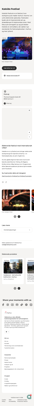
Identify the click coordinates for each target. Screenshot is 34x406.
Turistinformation (9, 348)
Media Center (8, 362)
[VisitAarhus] (9, 312)
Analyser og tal (8, 364)
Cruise (6, 379)
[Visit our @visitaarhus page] (21, 304)
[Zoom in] (29, 132)
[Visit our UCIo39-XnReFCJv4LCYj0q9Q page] (12, 304)
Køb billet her (8, 68)
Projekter (7, 367)
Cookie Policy (4, 400)
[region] (17, 124)
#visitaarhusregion (26, 176)
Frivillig (6, 381)
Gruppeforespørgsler (10, 383)
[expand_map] (29, 110)
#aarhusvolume (7, 176)
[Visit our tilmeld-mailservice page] (17, 304)
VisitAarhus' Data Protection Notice (22, 400)
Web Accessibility (12, 400)
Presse (6, 360)
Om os (6, 341)
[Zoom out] (29, 137)
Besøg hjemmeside (12, 75)
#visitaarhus (16, 176)
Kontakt (6, 343)
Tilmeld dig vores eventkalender (13, 345)
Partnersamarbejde (10, 358)
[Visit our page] (7, 304)
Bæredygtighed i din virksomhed (14, 369)
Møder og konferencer (10, 385)
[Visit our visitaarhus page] (3, 304)
